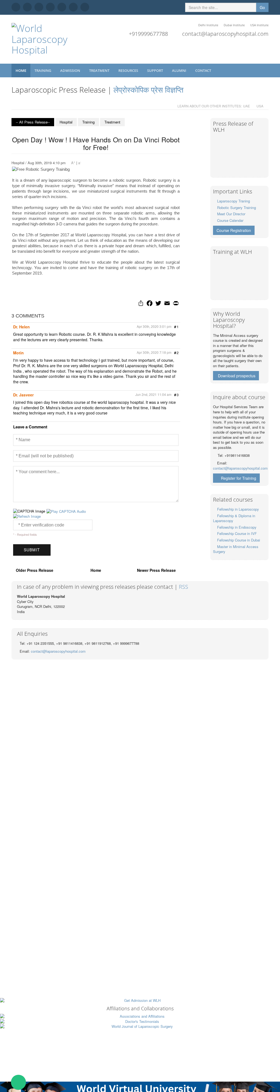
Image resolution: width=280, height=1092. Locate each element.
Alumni (179, 70)
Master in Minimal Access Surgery (235, 549)
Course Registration (234, 230)
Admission (70, 70)
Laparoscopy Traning (233, 201)
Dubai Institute (234, 25)
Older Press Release (34, 570)
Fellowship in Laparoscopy (238, 509)
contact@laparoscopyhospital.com (225, 33)
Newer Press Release (156, 570)
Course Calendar (230, 220)
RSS (183, 586)
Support (155, 70)
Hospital (66, 122)
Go (262, 7)
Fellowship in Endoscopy (236, 527)
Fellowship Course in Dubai (238, 540)
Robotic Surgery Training (236, 207)
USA (259, 106)
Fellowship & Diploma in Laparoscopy (234, 518)
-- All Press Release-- (33, 122)
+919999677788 (148, 33)
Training (43, 70)
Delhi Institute (208, 25)
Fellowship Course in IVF (237, 533)
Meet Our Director (231, 213)
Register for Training (238, 478)
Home (21, 70)
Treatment (99, 70)
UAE (246, 106)
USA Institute (259, 25)
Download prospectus (236, 375)
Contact (203, 70)
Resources (128, 70)
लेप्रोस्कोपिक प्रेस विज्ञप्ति (148, 89)
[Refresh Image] (27, 516)
